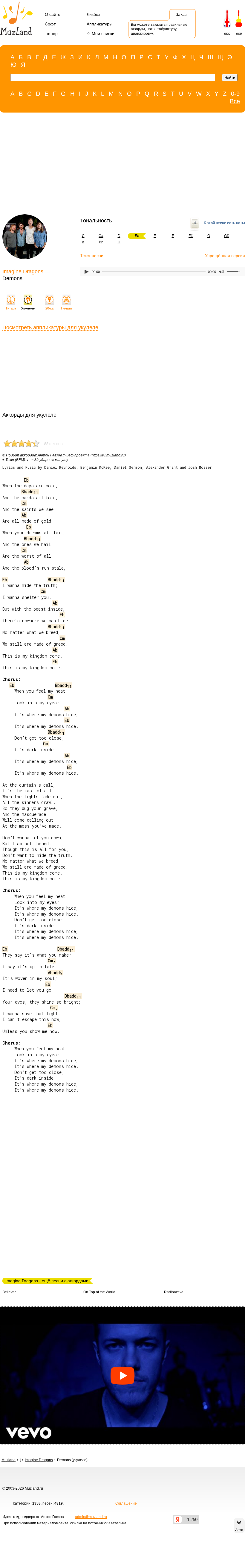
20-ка (49, 308)
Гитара (11, 308)
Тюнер (51, 33)
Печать (66, 308)
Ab (24, 515)
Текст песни (91, 255)
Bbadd (30, 491)
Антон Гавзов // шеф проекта (64, 455)
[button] (122, 1375)
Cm (24, 503)
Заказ (181, 14)
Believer (9, 1292)
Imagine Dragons (22, 271)
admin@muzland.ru (91, 1517)
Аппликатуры (99, 24)
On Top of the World (99, 1292)
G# (226, 236)
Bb (101, 242)
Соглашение (126, 1503)
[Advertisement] (119, 165)
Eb (26, 480)
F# (191, 236)
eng (227, 33)
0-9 (235, 93)
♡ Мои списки (100, 33)
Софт (50, 24)
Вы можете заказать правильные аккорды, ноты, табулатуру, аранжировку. (159, 29)
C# (101, 236)
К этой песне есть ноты (224, 223)
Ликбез (93, 14)
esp (239, 33)
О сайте (52, 14)
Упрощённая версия (225, 255)
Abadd (55, 972)
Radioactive (173, 1292)
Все (235, 101)
